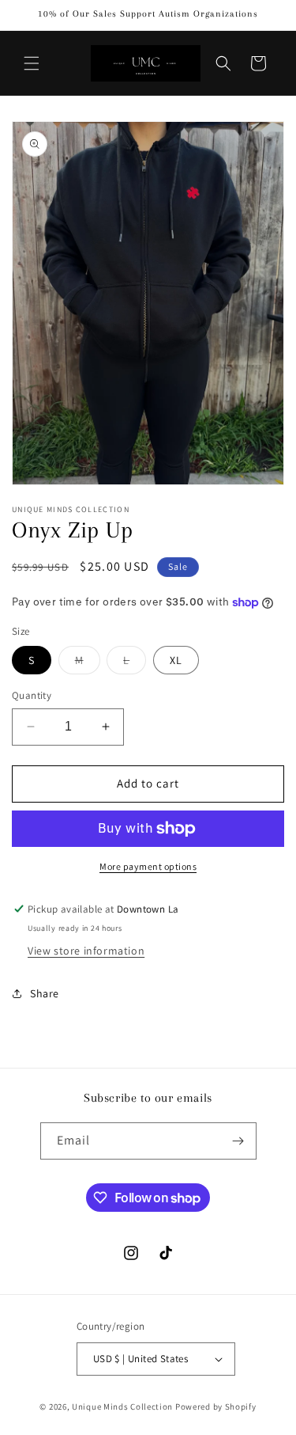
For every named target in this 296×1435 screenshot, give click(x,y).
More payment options (148, 866)
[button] (31, 63)
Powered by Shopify (216, 1406)
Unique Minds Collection (122, 1406)
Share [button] (44, 993)
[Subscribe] (238, 1141)
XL (176, 660)
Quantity (31, 695)
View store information (86, 950)
